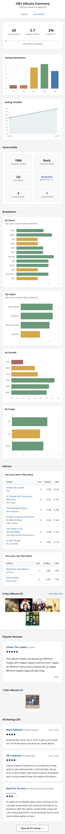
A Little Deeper (13, 540)
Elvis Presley (12, 577)
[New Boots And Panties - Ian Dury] (32, 701)
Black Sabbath (14, 729)
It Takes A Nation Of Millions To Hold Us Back (20, 518)
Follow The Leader (15, 487)
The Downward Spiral (16, 508)
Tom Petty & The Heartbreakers (14, 530)
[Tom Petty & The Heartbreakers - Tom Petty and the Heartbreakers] (25, 605)
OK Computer (14, 755)
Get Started (39, 14)
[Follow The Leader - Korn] (12, 605)
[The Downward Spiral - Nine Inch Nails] (53, 605)
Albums (24, 14)
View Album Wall (56, 594)
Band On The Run (16, 788)
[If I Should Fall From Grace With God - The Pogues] (39, 605)
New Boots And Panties (17, 569)
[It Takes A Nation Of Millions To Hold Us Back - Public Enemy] (32, 619)
